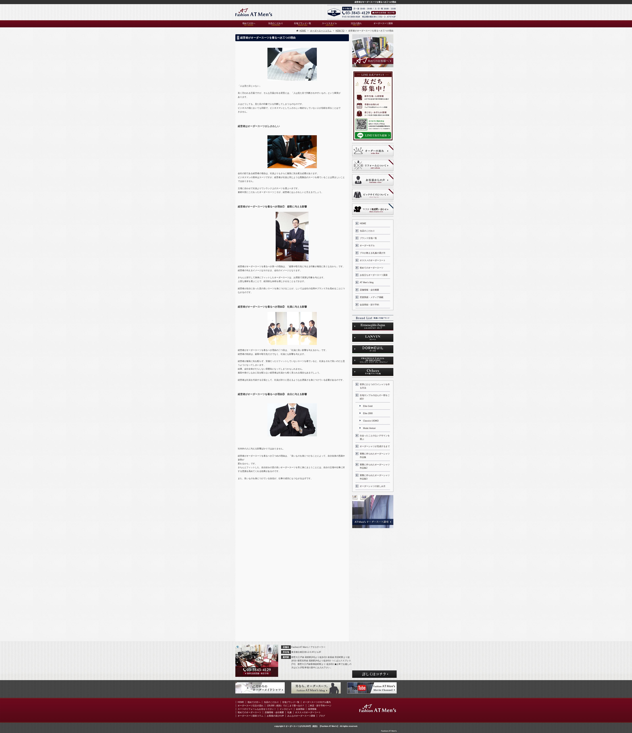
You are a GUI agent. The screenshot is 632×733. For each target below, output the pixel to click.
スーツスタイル (329, 23)
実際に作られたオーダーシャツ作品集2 (375, 466)
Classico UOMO (371, 421)
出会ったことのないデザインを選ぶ (375, 437)
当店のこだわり (275, 23)
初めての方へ (248, 23)
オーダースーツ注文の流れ (250, 705)
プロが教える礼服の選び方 (372, 253)
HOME (363, 223)
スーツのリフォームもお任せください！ (257, 709)
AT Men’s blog (366, 282)
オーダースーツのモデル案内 (317, 702)
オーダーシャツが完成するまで (375, 446)
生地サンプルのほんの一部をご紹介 (375, 397)
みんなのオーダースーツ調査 (301, 716)
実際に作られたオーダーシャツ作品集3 (375, 477)
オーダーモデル (367, 245)
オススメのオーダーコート (372, 260)
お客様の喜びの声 (275, 716)
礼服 (289, 712)
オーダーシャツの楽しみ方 (372, 486)
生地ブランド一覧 (302, 23)
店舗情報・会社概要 (369, 290)
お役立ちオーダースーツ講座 (374, 275)
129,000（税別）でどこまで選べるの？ (285, 705)
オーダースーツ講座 (383, 23)
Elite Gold (367, 406)
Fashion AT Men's (389, 731)
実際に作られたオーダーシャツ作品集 (375, 455)
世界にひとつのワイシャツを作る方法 (375, 386)
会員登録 (300, 709)
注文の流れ (356, 23)
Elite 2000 (368, 413)
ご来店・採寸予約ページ (319, 705)
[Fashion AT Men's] (253, 12)
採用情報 (312, 709)
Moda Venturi (369, 428)
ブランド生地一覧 (368, 238)
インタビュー (286, 709)
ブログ (322, 716)
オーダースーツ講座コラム (250, 716)
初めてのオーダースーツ (371, 268)
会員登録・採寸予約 (369, 304)
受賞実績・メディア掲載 (371, 297)
